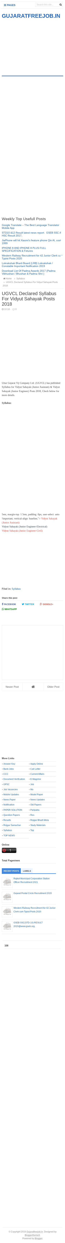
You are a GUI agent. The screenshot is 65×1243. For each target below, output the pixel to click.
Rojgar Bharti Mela (39, 820)
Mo (31, 789)
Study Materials (38, 825)
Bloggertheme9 (32, 1235)
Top (32, 830)
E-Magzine (35, 779)
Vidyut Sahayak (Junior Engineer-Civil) (22, 530)
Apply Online (36, 764)
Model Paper (36, 794)
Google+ (47, 604)
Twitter (29, 604)
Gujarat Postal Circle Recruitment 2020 (33, 893)
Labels (27, 871)
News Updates (37, 799)
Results (7, 820)
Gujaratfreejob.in (35, 1231)
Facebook (9, 604)
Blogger (38, 1238)
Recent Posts (11, 871)
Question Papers (11, 815)
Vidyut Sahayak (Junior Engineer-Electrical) (24, 526)
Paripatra (34, 810)
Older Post (53, 686)
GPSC (6, 784)
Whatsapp (10, 609)
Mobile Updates (11, 794)
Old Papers (35, 804)
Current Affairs (37, 774)
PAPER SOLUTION (12, 810)
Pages (10, 5)
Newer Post (12, 686)
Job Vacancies (10, 789)
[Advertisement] (32, 45)
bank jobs (8, 769)
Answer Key (9, 764)
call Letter (35, 769)
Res (32, 815)
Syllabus (16, 588)
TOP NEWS (9, 835)
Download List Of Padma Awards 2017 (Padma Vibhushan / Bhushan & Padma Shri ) (28, 272)
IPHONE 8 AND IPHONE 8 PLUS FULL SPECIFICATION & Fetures (24, 249)
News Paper (9, 799)
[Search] (61, 4)
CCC (5, 774)
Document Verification (14, 779)
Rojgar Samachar (12, 825)
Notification (8, 804)
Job (32, 784)
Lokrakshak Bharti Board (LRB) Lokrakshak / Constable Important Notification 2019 (27, 265)
